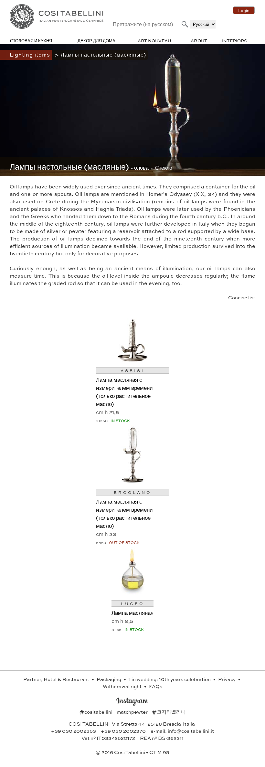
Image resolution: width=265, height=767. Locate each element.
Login (243, 10)
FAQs (155, 686)
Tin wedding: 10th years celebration (170, 679)
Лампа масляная (132, 612)
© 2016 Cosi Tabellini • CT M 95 (132, 752)
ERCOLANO (132, 492)
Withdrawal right (123, 686)
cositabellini (96, 711)
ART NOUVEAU (154, 40)
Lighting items (31, 54)
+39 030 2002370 (123, 730)
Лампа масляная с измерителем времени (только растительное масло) (124, 392)
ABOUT (199, 40)
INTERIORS (234, 40)
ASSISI (132, 370)
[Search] (184, 24)
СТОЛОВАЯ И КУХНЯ (31, 40)
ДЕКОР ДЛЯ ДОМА (96, 40)
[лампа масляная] (132, 593)
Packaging (109, 679)
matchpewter (133, 711)
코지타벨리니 (169, 711)
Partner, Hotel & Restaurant (56, 679)
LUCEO (132, 603)
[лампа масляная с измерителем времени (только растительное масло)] (132, 360)
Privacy (227, 679)
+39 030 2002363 (73, 730)
